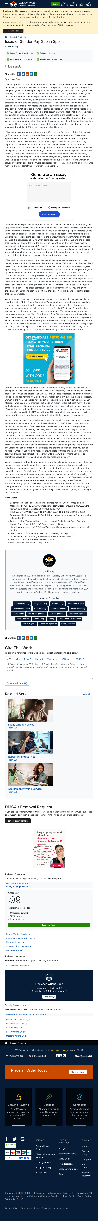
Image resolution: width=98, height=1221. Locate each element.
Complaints (87, 1159)
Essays (13, 37)
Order (55, 4)
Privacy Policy (12, 1208)
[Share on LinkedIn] (31, 74)
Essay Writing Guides (16, 1031)
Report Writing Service (17, 934)
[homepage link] (6, 37)
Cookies (64, 1208)
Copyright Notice (50, 1208)
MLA (17, 659)
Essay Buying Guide (68, 1169)
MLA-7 (27, 659)
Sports (23, 37)
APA (9, 659)
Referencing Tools (15, 1027)
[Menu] (7, 4)
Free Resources (66, 1164)
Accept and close (11, 31)
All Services (41, 1172)
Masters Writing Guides (17, 1036)
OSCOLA (80, 659)
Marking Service (14, 942)
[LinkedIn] (15, 1139)
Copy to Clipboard (16, 683)
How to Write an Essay (17, 1019)
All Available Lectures (16, 965)
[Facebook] (7, 1139)
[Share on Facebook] (19, 74)
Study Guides (65, 1158)
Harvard (39, 659)
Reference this (15, 66)
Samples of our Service (17, 946)
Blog (61, 1174)
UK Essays (14, 46)
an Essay (49, 925)
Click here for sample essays (17, 17)
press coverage (59, 1050)
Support (73, 5)
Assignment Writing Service (19, 938)
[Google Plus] (23, 1139)
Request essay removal (18, 821)
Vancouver (52, 659)
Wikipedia (66, 659)
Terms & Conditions (30, 1208)
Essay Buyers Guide (16, 1023)
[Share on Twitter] (23, 74)
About (84, 1146)
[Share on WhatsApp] (35, 74)
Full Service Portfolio (16, 950)
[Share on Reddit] (27, 74)
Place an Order (78, 1072)
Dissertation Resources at (25, 1014)
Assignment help (44, 1167)
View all (87, 694)
